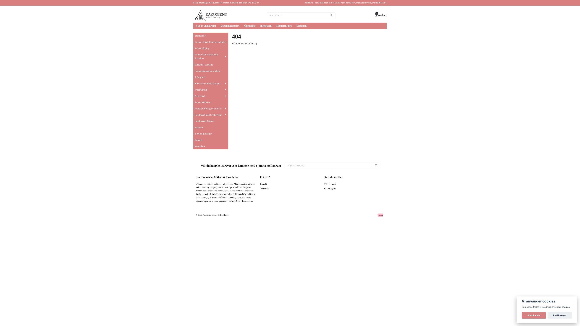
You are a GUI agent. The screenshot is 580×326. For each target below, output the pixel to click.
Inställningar (559, 315)
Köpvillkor (200, 146)
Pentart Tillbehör (202, 102)
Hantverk (199, 127)
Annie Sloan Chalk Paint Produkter (206, 56)
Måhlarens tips (284, 25)
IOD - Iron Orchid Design (207, 83)
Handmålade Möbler (204, 121)
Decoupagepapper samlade (207, 71)
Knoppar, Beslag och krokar (208, 108)
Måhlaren (301, 25)
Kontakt (198, 140)
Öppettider (249, 25)
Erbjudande (200, 35)
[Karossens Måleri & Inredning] (210, 15)
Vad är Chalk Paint (206, 25)
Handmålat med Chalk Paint (208, 115)
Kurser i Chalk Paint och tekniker (210, 42)
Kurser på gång (202, 48)
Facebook (331, 184)
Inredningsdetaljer (203, 133)
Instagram (331, 188)
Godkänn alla (533, 315)
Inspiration (266, 25)
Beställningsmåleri (230, 25)
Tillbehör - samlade (204, 64)
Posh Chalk (200, 96)
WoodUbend (201, 89)
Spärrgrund (200, 77)
